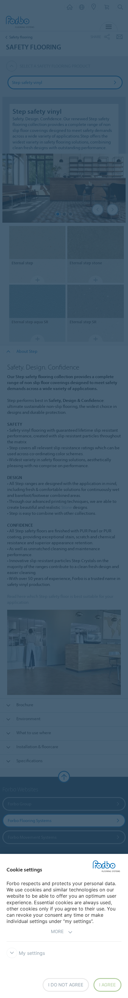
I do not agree (65, 985)
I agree (107, 985)
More (57, 931)
